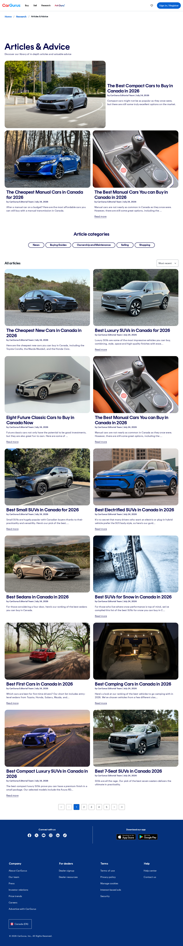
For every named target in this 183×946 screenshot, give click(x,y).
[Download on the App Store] (126, 837)
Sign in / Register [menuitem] (169, 5)
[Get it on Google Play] (148, 837)
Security (105, 896)
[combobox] (20, 924)
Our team (14, 877)
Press (12, 883)
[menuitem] (27, 5)
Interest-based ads (110, 889)
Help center (150, 870)
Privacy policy (108, 877)
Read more (100, 216)
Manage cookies (109, 883)
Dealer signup (66, 870)
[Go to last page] (122, 807)
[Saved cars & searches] (152, 5)
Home (8, 16)
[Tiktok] (65, 836)
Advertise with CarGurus (22, 908)
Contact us (150, 877)
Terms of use (107, 870)
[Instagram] (51, 836)
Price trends (15, 896)
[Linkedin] (58, 836)
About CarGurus (18, 870)
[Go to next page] (114, 807)
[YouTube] (43, 836)
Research (21, 16)
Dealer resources (68, 877)
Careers (13, 902)
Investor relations (18, 889)
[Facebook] (29, 836)
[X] (36, 836)
